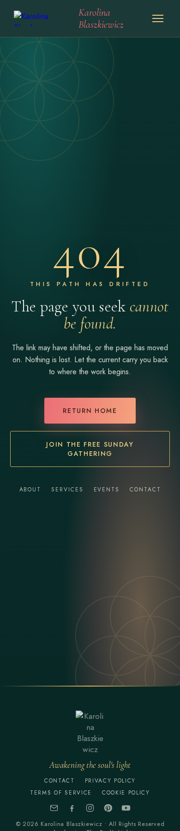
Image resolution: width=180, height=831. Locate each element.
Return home (90, 410)
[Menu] (158, 18)
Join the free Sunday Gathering (90, 449)
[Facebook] (72, 808)
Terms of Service (61, 793)
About (30, 489)
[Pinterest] (108, 808)
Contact (145, 489)
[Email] (54, 808)
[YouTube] (126, 808)
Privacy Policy (110, 781)
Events (107, 489)
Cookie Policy (126, 793)
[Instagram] (90, 808)
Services (67, 489)
